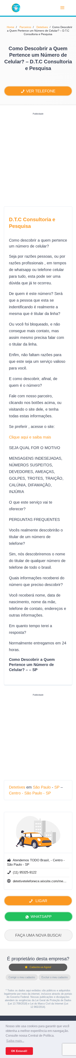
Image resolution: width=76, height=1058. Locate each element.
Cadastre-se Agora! (40, 967)
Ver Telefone (40, 91)
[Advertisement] (38, 155)
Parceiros (25, 27)
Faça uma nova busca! (38, 935)
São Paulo (42, 787)
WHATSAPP (41, 916)
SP (56, 787)
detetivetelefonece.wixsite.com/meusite (40, 881)
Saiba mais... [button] (15, 1041)
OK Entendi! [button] (19, 1051)
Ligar (40, 901)
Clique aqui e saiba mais (30, 437)
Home (10, 27)
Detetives (42, 27)
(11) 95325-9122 (24, 872)
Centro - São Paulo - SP (30, 793)
